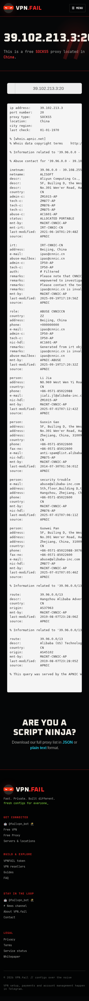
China (9, 57)
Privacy (9, 939)
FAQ (6, 878)
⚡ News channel (15, 906)
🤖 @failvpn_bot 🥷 (19, 824)
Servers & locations (19, 841)
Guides (9, 872)
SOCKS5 (42, 51)
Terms (8, 945)
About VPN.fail (15, 912)
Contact (9, 917)
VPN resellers (14, 866)
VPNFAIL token (14, 861)
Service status (15, 951)
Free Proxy (12, 835)
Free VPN (10, 830)
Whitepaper (12, 957)
